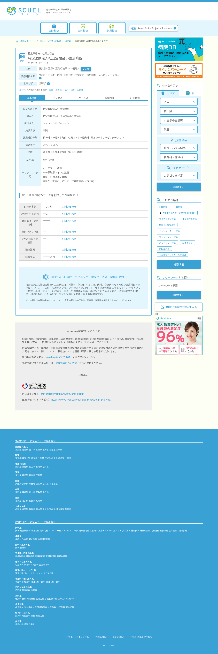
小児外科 (61, 607)
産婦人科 (40, 616)
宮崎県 (52, 509)
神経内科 (135, 531)
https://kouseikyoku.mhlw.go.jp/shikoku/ (60, 393)
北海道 (18, 450)
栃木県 (54, 458)
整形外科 (19, 573)
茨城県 (48, 458)
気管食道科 (62, 556)
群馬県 (61, 458)
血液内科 (94, 531)
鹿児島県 (60, 509)
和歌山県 (53, 484)
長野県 (25, 467)
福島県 (59, 450)
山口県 (46, 492)
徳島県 (18, 501)
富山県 (32, 467)
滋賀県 (39, 484)
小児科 (18, 607)
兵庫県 (25, 484)
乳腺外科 (26, 616)
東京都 (18, 458)
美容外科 (19, 624)
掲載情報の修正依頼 (66, 363)
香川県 (40, 41)
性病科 (34, 590)
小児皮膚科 (27, 607)
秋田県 (46, 450)
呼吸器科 (30, 556)
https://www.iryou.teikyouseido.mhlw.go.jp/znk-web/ (81, 399)
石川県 (39, 467)
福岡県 (18, 509)
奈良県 (46, 484)
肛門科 (18, 590)
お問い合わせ (69, 207)
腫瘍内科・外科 (105, 531)
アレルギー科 (55, 531)
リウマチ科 (48, 573)
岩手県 (32, 450)
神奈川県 (26, 458)
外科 (24, 599)
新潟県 (18, 467)
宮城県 (39, 450)
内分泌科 (155, 531)
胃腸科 (18, 582)
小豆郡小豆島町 (54, 41)
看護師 (59, 90)
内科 (17, 531)
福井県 (46, 467)
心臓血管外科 (51, 599)
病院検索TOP (26, 41)
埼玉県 (34, 458)
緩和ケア (117, 531)
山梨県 (68, 458)
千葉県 (41, 458)
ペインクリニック (70, 531)
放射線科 (164, 531)
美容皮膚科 (29, 624)
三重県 (39, 475)
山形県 (52, 450)
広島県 (39, 492)
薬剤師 (80, 90)
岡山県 (32, 492)
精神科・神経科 (31, 565)
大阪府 (18, 484)
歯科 (17, 539)
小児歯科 (24, 539)
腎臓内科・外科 (53, 582)
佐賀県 (25, 509)
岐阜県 (25, 475)
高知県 (39, 501)
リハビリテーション (33, 573)
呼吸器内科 (40, 556)
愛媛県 (32, 501)
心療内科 (19, 565)
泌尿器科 (26, 590)
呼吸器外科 (51, 556)
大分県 (46, 509)
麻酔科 (71, 599)
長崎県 (32, 509)
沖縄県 (68, 509)
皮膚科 (23, 548)
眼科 (17, 548)
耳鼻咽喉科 (20, 556)
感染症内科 (145, 531)
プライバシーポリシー (76, 637)
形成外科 (31, 599)
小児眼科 (52, 607)
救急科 (18, 599)
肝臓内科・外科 (38, 582)
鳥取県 (18, 492)
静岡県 (32, 475)
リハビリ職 (69, 90)
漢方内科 (35, 531)
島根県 (25, 492)
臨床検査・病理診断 (178, 531)
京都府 (32, 484)
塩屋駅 (68, 41)
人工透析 (126, 531)
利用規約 (100, 637)
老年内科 (44, 531)
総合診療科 (25, 531)
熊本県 (39, 509)
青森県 (25, 450)
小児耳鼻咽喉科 (40, 607)
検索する (178, 187)
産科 (33, 616)
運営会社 (117, 637)
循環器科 (40, 599)
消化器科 (26, 582)
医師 (51, 90)
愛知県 (18, 475)
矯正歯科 (33, 539)
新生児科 (70, 607)
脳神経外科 (63, 599)
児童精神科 (44, 565)
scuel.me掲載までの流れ (59, 357)
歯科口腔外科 (44, 539)
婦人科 (18, 616)
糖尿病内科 (84, 531)
